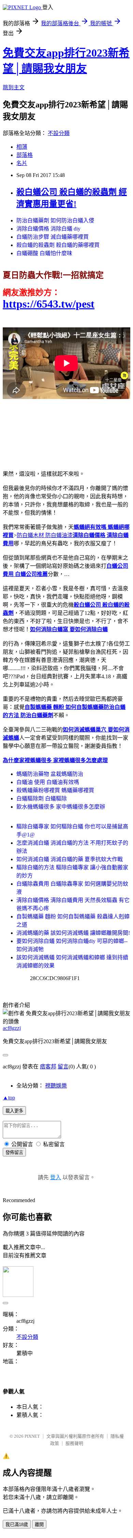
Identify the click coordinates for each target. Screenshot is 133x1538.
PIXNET (32, 1436)
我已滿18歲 (16, 1524)
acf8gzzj (12, 1028)
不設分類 (59, 133)
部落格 (24, 155)
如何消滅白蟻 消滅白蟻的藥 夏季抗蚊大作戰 (69, 859)
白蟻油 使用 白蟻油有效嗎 (47, 782)
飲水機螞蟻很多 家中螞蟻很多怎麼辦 (60, 807)
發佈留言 (14, 1152)
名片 (21, 163)
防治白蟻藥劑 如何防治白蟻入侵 (55, 220)
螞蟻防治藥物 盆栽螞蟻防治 (49, 774)
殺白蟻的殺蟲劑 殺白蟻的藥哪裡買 (58, 245)
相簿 (21, 147)
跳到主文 (14, 87)
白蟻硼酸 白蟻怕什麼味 (44, 253)
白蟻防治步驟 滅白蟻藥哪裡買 (52, 237)
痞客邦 (48, 1066)
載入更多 (14, 1110)
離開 (39, 1524)
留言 (63, 1066)
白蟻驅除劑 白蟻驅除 (41, 798)
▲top (9, 1097)
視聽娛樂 (56, 1086)
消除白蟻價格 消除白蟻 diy (48, 229)
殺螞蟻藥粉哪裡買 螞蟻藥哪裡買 (55, 790)
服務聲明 (74, 1443)
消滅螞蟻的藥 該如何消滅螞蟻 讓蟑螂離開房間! (73, 933)
